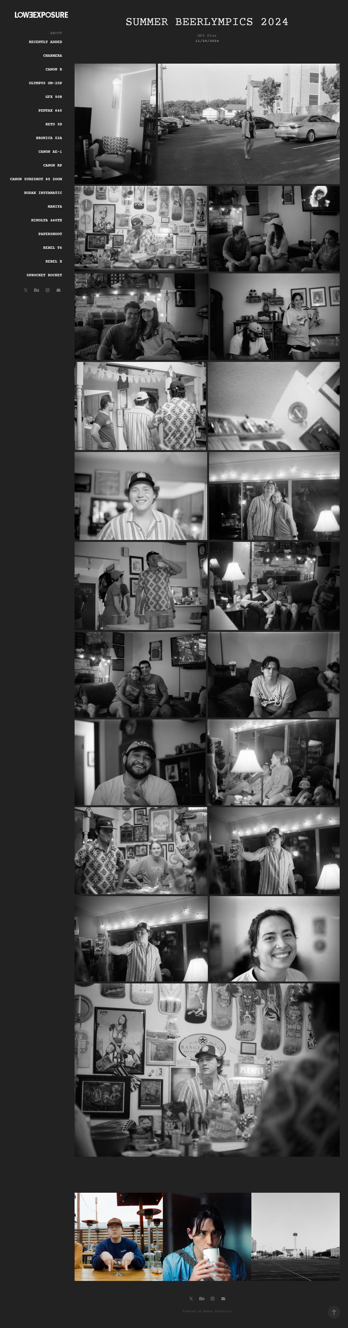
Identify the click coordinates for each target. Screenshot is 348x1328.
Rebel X (53, 261)
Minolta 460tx (46, 220)
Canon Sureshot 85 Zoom (36, 179)
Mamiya (55, 206)
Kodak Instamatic (43, 193)
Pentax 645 (50, 110)
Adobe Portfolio (217, 1311)
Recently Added (45, 42)
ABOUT (56, 33)
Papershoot (50, 234)
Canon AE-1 (50, 151)
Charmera (52, 55)
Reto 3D (53, 124)
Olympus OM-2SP (45, 83)
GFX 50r (53, 97)
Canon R (53, 69)
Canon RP (52, 165)
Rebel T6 (52, 247)
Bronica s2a (49, 138)
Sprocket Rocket (44, 275)
